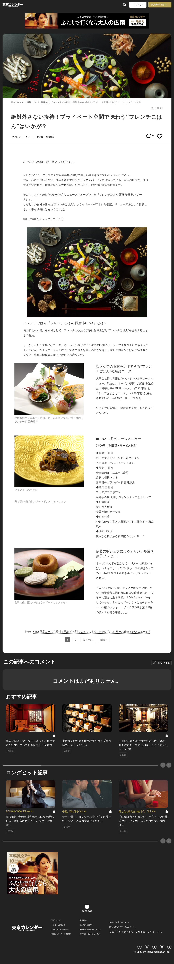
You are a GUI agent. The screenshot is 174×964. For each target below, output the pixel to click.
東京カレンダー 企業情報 (61, 934)
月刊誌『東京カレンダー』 (119, 922)
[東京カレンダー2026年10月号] (32, 873)
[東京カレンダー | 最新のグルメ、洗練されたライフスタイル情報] (18, 4)
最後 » (103, 639)
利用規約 (83, 920)
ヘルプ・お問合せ (58, 925)
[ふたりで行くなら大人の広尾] (87, 21)
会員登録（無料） (160, 4)
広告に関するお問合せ (59, 929)
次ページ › (88, 639)
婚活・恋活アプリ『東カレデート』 (122, 927)
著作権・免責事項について (90, 929)
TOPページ (55, 920)
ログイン (137, 4)
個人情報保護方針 (86, 925)
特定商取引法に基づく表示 (90, 934)
